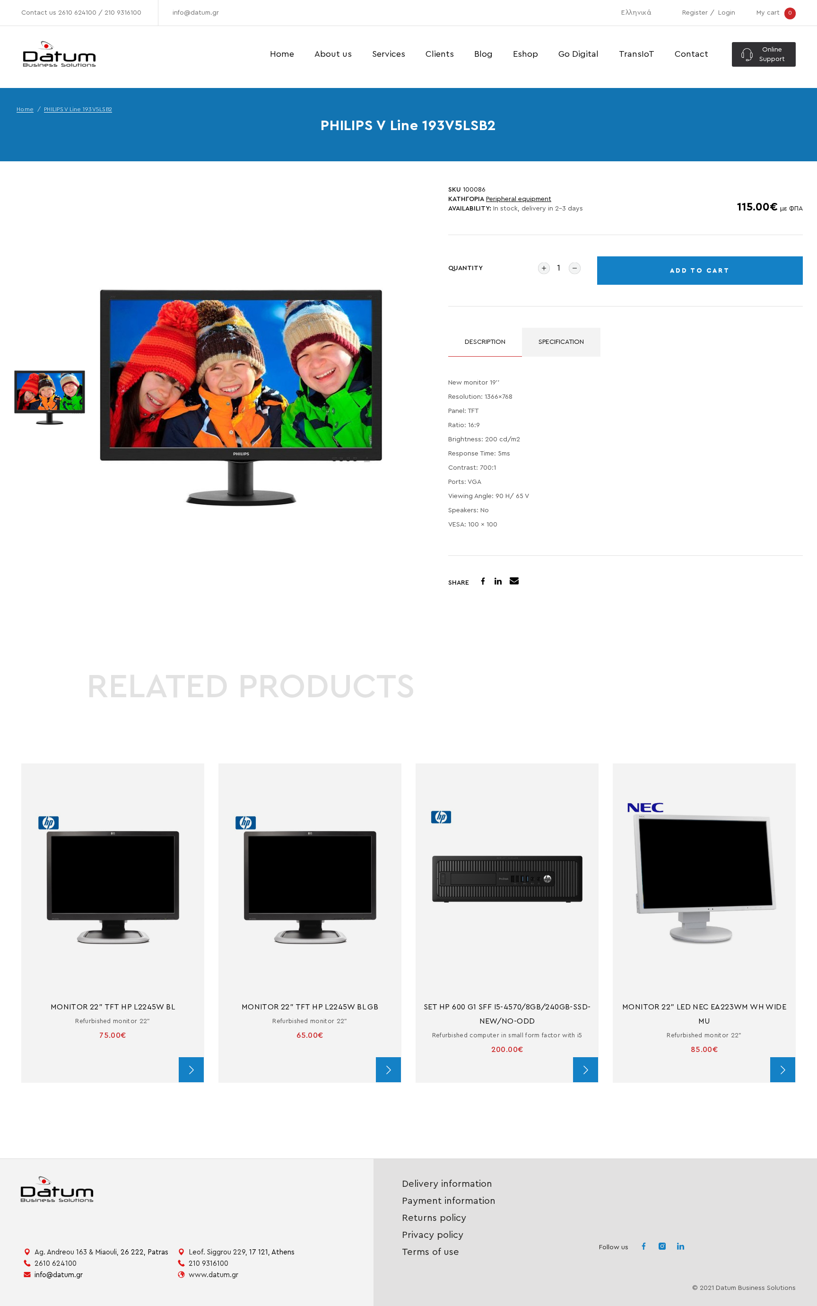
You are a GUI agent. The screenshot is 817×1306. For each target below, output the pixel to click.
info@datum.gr (196, 12)
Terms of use (430, 1252)
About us (333, 54)
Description (485, 342)
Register (695, 12)
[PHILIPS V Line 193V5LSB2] (241, 398)
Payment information (448, 1201)
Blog (483, 54)
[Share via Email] (514, 582)
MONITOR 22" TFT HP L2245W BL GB (310, 1007)
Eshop (525, 54)
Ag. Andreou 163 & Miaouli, (101, 1252)
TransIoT (636, 54)
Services (388, 54)
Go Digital (578, 54)
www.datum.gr (213, 1275)
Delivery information (447, 1184)
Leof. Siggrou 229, (242, 1252)
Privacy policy (432, 1235)
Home (282, 54)
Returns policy (434, 1218)
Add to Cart (700, 270)
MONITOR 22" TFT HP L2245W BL (113, 1007)
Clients (440, 54)
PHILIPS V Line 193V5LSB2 (78, 109)
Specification (561, 342)
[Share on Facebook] (483, 582)
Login (726, 12)
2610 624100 (77, 12)
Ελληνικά (636, 12)
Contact (691, 54)
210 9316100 (122, 12)
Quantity (465, 268)
